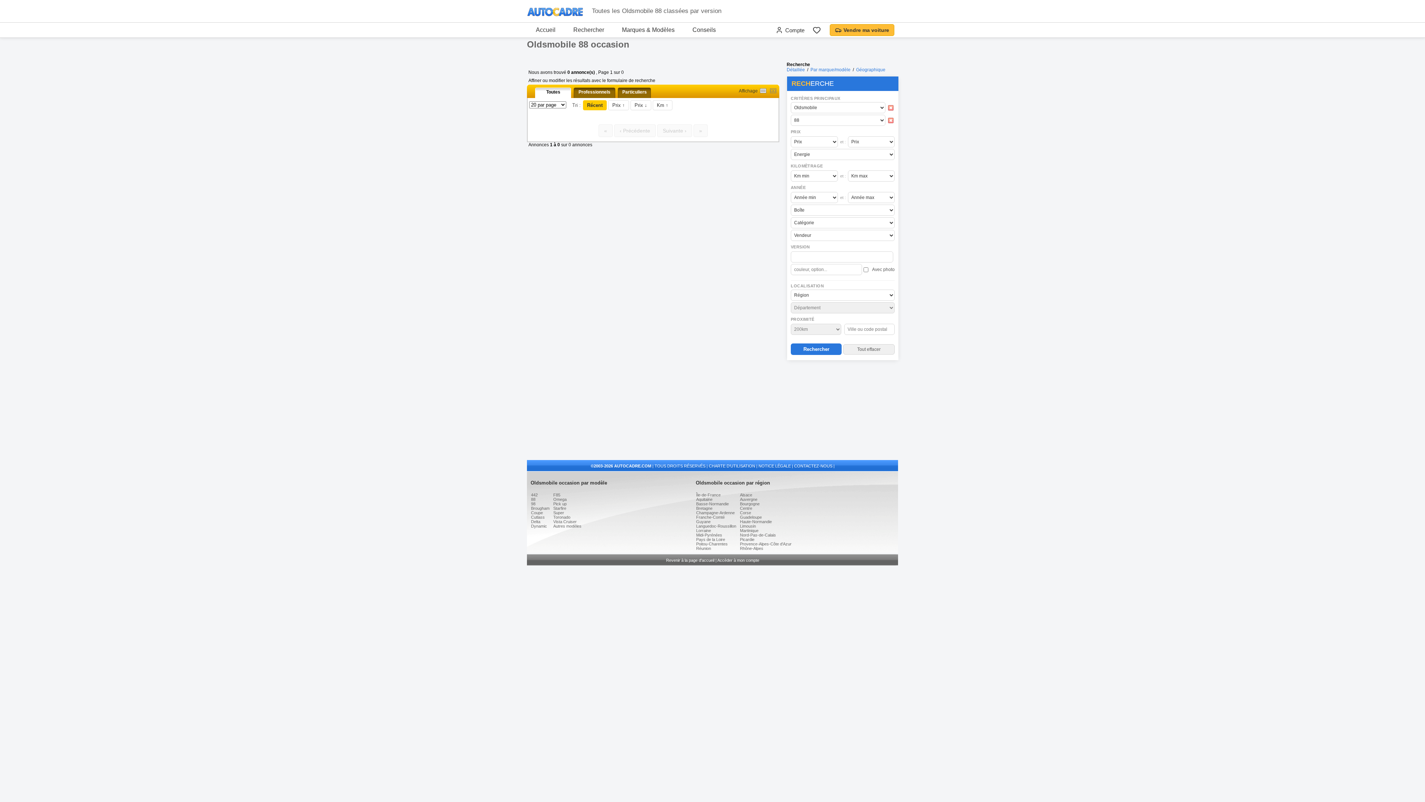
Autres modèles (567, 526)
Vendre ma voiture (866, 30)
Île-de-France (708, 495)
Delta (535, 521)
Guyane (703, 521)
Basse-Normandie (712, 504)
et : (843, 142)
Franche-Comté (710, 517)
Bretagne (704, 508)
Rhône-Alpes (751, 548)
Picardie (747, 539)
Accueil (546, 30)
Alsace (746, 495)
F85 (556, 495)
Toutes (553, 92)
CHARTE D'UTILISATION (732, 466)
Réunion (703, 548)
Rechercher (588, 30)
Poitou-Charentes (712, 544)
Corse (745, 513)
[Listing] (763, 90)
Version (800, 247)
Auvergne (748, 499)
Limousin (748, 526)
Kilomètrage (807, 166)
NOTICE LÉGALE (775, 466)
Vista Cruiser (565, 521)
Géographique (870, 69)
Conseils (704, 30)
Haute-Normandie (756, 521)
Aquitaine (704, 499)
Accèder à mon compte (738, 560)
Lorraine (703, 530)
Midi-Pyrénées (709, 535)
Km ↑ (662, 105)
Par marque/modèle (830, 69)
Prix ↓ (641, 105)
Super (558, 513)
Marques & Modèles (648, 30)
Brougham (540, 508)
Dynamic (539, 526)
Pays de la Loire (710, 539)
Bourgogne (750, 504)
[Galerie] (773, 90)
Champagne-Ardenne (715, 513)
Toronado (561, 517)
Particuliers (634, 92)
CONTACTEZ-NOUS (813, 466)
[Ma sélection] (817, 30)
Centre (746, 508)
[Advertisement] (842, 410)
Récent (595, 105)
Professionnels (594, 92)
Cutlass (538, 517)
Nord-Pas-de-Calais (758, 535)
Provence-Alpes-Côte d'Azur (766, 544)
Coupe (537, 513)
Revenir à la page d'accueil (690, 560)
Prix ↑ (618, 105)
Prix (796, 132)
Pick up (560, 504)
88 (533, 499)
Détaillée (796, 69)
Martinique (749, 530)
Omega (560, 499)
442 (534, 495)
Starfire (559, 508)
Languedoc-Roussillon (716, 526)
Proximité (803, 319)
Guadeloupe (751, 517)
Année (798, 187)
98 (533, 504)
